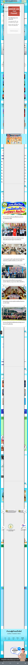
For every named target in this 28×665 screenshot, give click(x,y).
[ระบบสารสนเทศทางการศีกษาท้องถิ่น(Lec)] (11, 510)
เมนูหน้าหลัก (8, 7)
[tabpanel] (14, 267)
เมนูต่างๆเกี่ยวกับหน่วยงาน (12, 11)
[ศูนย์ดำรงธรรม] (11, 527)
